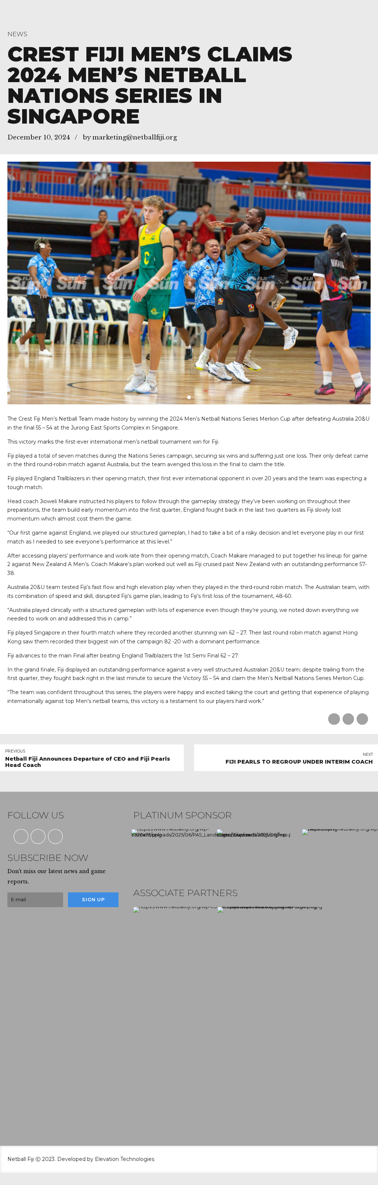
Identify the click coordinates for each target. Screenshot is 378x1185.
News (17, 34)
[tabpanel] (189, 283)
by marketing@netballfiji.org (130, 137)
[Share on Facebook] (334, 719)
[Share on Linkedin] (362, 719)
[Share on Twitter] (348, 719)
